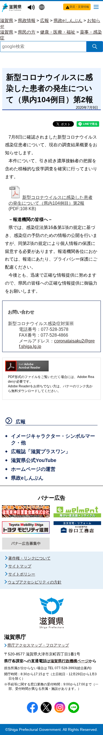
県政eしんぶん (68, 20)
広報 (44, 20)
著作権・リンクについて (29, 558)
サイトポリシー (21, 574)
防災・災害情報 (79, 6)
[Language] (42, 7)
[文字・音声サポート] (32, 8)
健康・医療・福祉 (57, 32)
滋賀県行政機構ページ (69, 661)
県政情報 (26, 20)
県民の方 (26, 32)
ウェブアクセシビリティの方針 (35, 582)
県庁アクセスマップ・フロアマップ (38, 645)
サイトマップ (19, 566)
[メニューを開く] (96, 6)
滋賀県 (6, 20)
